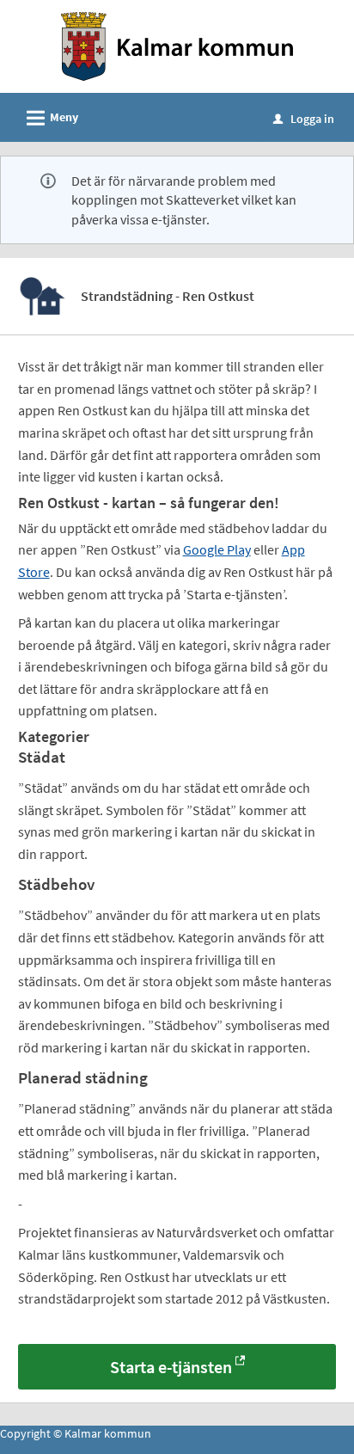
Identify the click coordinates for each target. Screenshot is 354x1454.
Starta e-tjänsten (171, 1366)
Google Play (217, 549)
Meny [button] (49, 118)
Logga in (303, 118)
